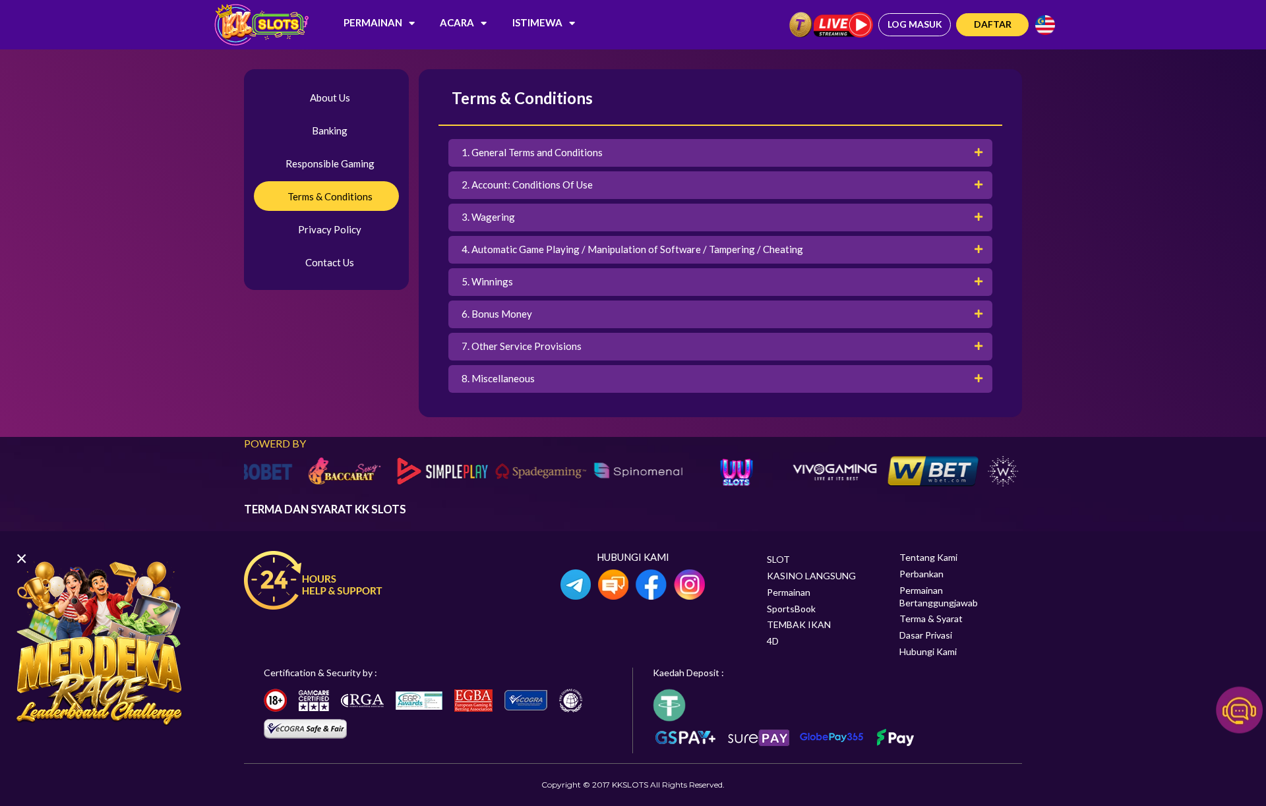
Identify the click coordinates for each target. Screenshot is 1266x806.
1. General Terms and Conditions (532, 152)
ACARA (457, 22)
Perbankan (921, 573)
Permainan (373, 22)
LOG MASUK (915, 24)
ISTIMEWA (537, 22)
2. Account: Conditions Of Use (527, 184)
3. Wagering (488, 217)
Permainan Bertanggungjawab (938, 596)
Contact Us (329, 262)
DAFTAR (992, 24)
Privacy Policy (329, 229)
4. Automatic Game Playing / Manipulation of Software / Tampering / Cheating (632, 249)
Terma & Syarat (931, 618)
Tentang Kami (928, 557)
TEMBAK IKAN (799, 624)
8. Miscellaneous (498, 378)
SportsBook (791, 608)
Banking (329, 130)
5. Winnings (487, 281)
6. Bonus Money (497, 314)
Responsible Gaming (330, 163)
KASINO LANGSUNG (811, 575)
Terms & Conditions (330, 196)
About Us (330, 97)
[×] (98, 642)
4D (773, 641)
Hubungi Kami (928, 651)
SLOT (778, 559)
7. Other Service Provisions (522, 346)
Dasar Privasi (925, 635)
